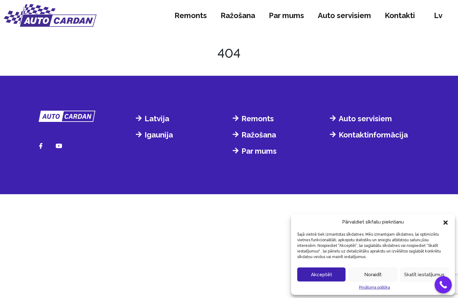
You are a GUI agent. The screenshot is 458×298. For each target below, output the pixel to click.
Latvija (157, 118)
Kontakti (400, 15)
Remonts (190, 15)
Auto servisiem (344, 15)
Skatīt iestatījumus (424, 274)
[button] (445, 222)
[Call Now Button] (443, 284)
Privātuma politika (374, 287)
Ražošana (238, 15)
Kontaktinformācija (373, 134)
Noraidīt (373, 274)
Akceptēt (321, 274)
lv (438, 15)
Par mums (286, 15)
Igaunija (159, 134)
